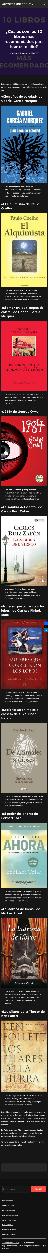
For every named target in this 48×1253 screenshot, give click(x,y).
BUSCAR (38, 1189)
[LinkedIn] (46, 630)
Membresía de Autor (9, 1230)
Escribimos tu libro (8, 1210)
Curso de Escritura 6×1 (10, 1220)
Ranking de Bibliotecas (10, 1215)
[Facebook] (46, 623)
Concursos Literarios (9, 1234)
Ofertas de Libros (8, 1205)
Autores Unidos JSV (17, 4)
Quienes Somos (7, 1201)
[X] (46, 626)
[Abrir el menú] (44, 4)
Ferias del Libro (7, 1225)
